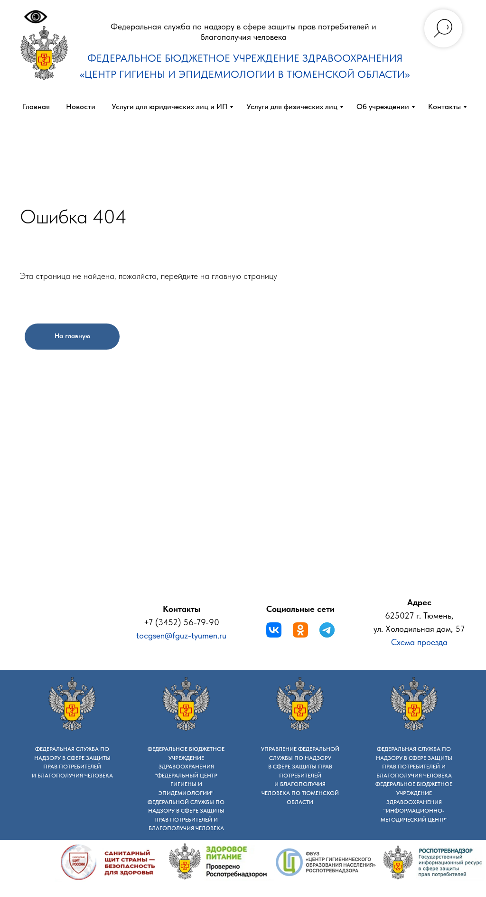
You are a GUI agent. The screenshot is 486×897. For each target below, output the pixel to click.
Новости (80, 106)
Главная (36, 106)
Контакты (444, 106)
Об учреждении (382, 106)
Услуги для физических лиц (291, 106)
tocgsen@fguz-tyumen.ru (181, 635)
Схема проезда (419, 642)
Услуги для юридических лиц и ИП (169, 106)
